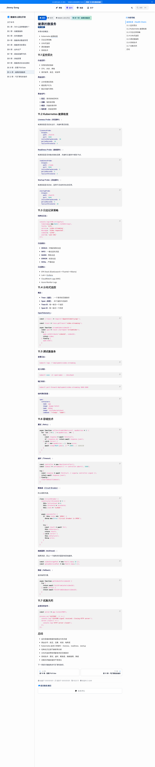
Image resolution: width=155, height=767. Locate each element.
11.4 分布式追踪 (132, 35)
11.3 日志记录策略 (133, 32)
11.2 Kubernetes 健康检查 (136, 28)
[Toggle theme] (132, 7)
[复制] (120, 129)
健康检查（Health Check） (136, 22)
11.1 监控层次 (131, 25)
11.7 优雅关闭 (131, 45)
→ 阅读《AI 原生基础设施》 (93, 2)
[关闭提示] (152, 2)
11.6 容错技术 (131, 42)
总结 (128, 49)
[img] (41, 27)
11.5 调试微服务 (132, 39)
